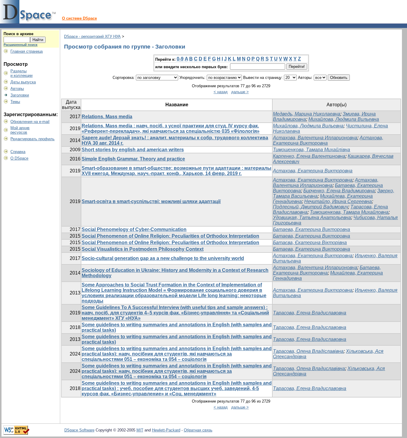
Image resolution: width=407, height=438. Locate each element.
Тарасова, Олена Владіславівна (308, 351)
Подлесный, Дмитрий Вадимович (310, 206)
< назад (221, 92)
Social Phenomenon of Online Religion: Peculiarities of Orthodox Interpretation (170, 236)
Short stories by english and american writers (133, 149)
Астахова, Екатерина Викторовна (312, 170)
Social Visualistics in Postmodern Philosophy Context (143, 249)
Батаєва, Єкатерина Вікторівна (310, 242)
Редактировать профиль (32, 139)
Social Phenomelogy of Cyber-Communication (134, 229)
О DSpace (19, 158)
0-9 (180, 58)
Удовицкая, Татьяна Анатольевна (312, 217)
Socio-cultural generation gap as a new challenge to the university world (163, 258)
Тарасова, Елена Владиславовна (309, 312)
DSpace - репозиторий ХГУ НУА (92, 36)
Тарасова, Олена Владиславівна (309, 368)
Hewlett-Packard (166, 430)
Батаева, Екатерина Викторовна (311, 229)
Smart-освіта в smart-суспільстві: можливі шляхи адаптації (151, 201)
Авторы (17, 88)
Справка (17, 151)
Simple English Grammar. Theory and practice (133, 158)
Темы (15, 101)
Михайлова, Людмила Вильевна (343, 119)
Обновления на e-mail (29, 121)
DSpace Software (79, 430)
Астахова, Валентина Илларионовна (315, 137)
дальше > (240, 92)
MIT (139, 430)
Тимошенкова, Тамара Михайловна (349, 212)
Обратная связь (198, 430)
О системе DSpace (79, 18)
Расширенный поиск (21, 44)
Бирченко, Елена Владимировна (339, 190)
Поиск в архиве (18, 34)
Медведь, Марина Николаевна (306, 113)
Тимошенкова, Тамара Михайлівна (311, 149)
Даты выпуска (23, 82)
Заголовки (19, 95)
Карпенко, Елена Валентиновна (309, 156)
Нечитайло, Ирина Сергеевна (338, 201)
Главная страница (26, 51)
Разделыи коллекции (21, 73)
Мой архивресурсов (19, 130)
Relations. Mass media (107, 116)
